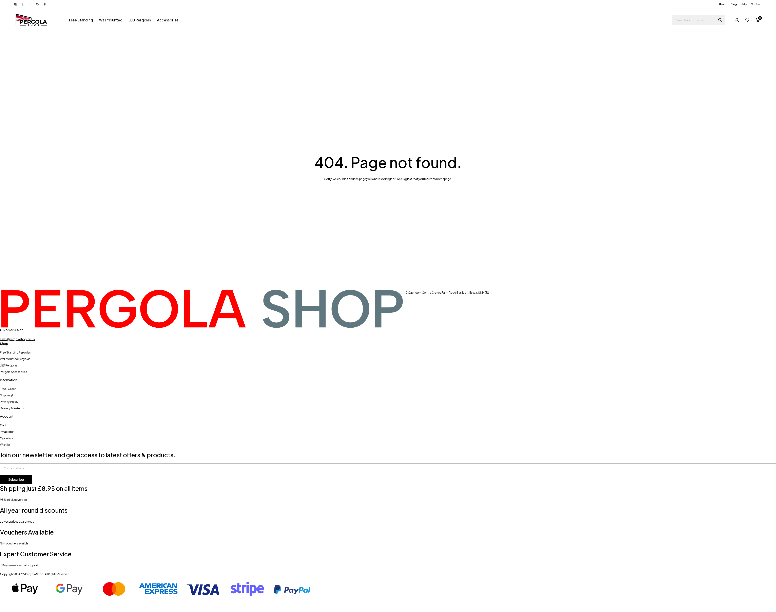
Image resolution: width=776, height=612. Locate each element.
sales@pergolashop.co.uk (17, 339)
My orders (6, 438)
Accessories (167, 20)
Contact (756, 4)
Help (744, 4)
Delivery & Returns (12, 408)
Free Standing (81, 20)
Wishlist (5, 444)
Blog (734, 4)
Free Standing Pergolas (15, 352)
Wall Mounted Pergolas (15, 359)
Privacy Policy (9, 401)
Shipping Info (9, 395)
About (722, 4)
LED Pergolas (140, 20)
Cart (3, 425)
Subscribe (16, 479)
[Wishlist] (747, 20)
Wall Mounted (110, 20)
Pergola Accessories (13, 372)
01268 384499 (11, 330)
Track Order (8, 389)
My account (8, 431)
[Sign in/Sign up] (737, 20)
